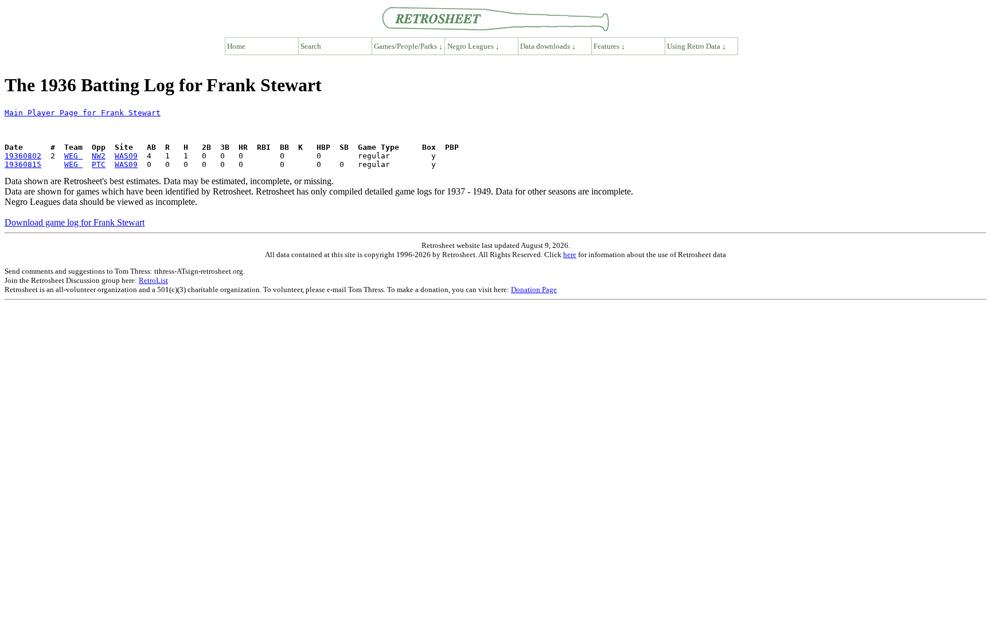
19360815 (23, 164)
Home (236, 46)
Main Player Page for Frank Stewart (83, 112)
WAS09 (126, 155)
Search (311, 46)
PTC (99, 164)
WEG (73, 155)
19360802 (23, 155)
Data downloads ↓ (548, 46)
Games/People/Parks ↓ (408, 46)
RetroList (153, 280)
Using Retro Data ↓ (696, 46)
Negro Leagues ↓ (473, 46)
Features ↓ (609, 46)
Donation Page (534, 289)
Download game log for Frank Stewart (75, 222)
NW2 (99, 155)
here (569, 254)
